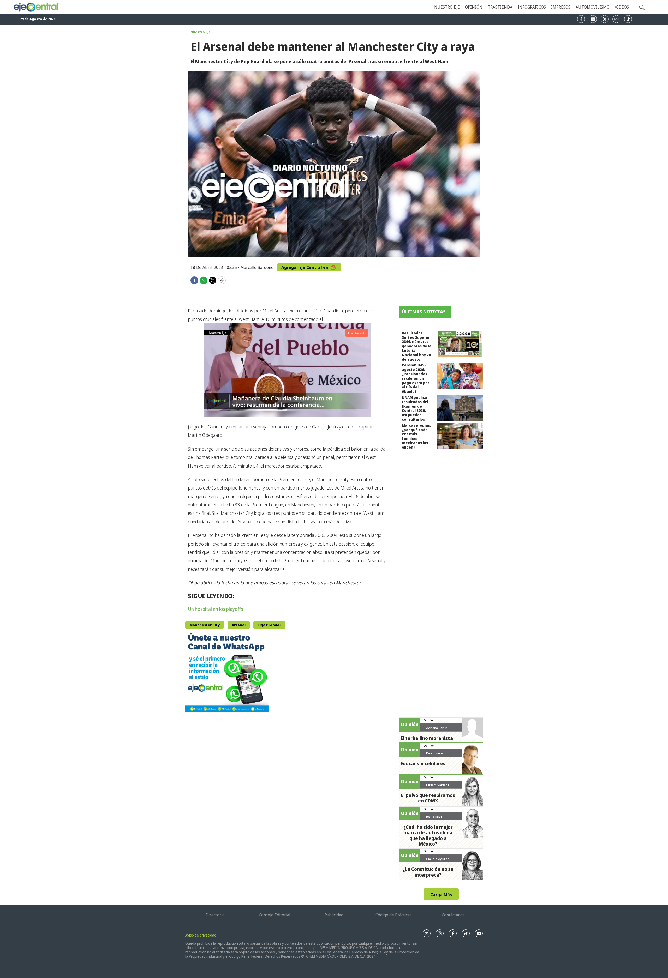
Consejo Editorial (274, 915)
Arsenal (239, 625)
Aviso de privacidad (200, 935)
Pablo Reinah (435, 753)
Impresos (560, 7)
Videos (622, 7)
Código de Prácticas (393, 915)
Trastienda (500, 7)
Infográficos (532, 7)
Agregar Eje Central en (305, 267)
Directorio (215, 915)
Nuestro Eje (200, 31)
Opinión (473, 7)
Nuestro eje (447, 7)
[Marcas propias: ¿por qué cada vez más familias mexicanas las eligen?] (460, 436)
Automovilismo (593, 7)
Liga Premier (269, 625)
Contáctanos (453, 915)
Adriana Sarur (436, 728)
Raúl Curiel (434, 816)
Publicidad (334, 915)
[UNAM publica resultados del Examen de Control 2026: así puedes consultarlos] (460, 408)
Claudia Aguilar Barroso (437, 860)
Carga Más (441, 894)
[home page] (36, 7)
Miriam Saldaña (437, 785)
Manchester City (204, 625)
